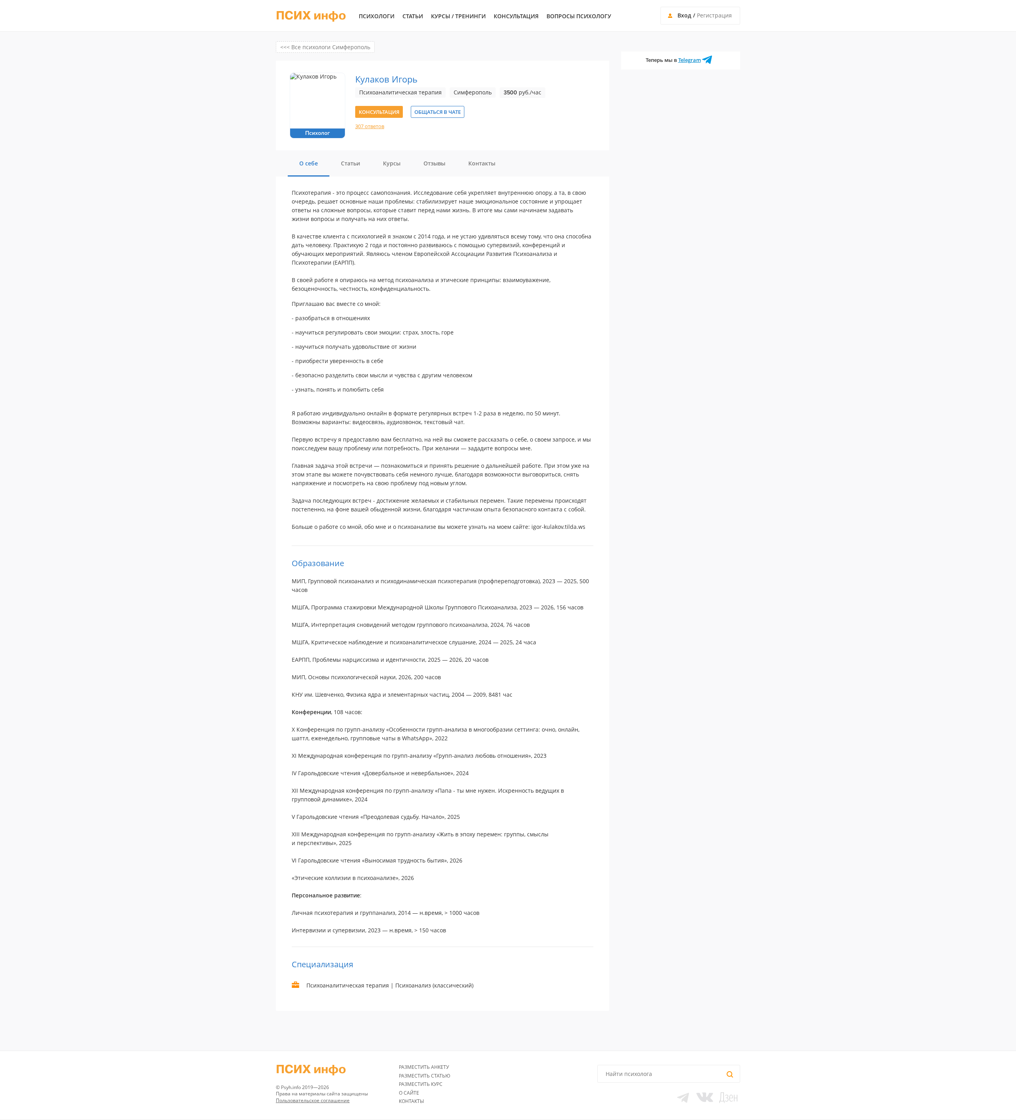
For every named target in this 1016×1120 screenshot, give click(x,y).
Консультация (516, 16)
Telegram (689, 59)
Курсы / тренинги (458, 16)
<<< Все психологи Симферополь (325, 47)
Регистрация (714, 15)
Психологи (376, 16)
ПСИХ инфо (311, 16)
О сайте (409, 1092)
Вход (684, 15)
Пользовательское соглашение (313, 1100)
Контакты (411, 1101)
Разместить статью (424, 1075)
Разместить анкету (424, 1067)
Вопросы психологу (578, 16)
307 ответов (369, 126)
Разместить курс (421, 1084)
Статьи (412, 16)
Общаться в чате (437, 111)
